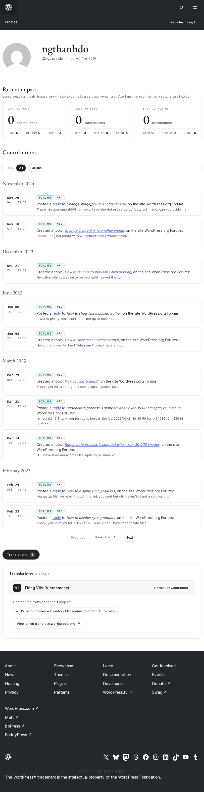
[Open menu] (196, 7)
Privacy (12, 692)
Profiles (11, 22)
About (10, 665)
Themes (61, 674)
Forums (36, 168)
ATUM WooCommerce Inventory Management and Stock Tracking (65, 611)
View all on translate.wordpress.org (46, 623)
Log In (192, 22)
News (10, 674)
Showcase (63, 665)
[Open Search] (181, 7)
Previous (78, 537)
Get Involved (164, 665)
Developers (113, 683)
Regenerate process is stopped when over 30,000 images (112, 444)
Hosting (12, 683)
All (21, 168)
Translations (20, 555)
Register (176, 22)
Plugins (60, 683)
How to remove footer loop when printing (98, 272)
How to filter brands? (82, 381)
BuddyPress (18, 734)
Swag (159, 692)
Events (158, 674)
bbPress (15, 726)
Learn (108, 665)
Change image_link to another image (94, 230)
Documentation (117, 674)
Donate (161, 683)
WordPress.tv (118, 692)
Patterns (62, 692)
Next (129, 537)
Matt (12, 717)
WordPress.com (22, 708)
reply (56, 204)
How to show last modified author (92, 340)
